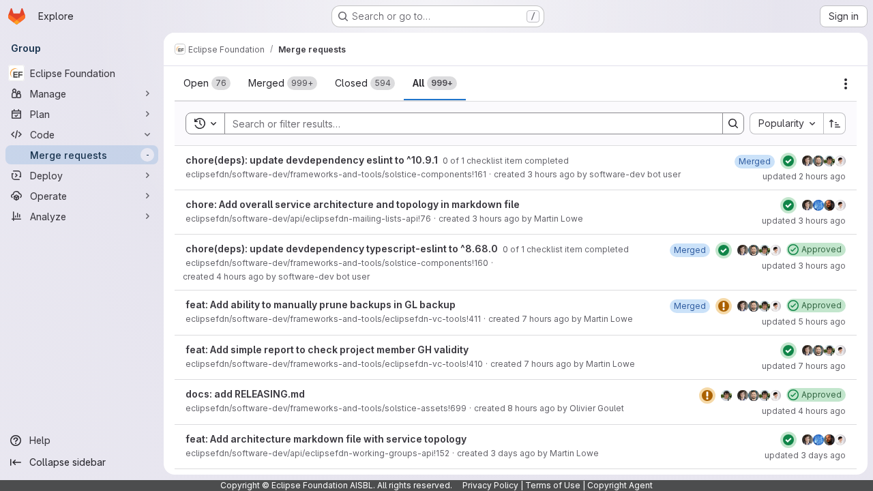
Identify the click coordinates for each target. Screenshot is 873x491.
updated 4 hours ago (804, 411)
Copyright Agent (620, 485)
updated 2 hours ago (804, 176)
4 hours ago (240, 276)
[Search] (733, 123)
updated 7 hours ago (804, 366)
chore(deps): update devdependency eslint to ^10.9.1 (313, 160)
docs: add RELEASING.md (245, 394)
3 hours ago (551, 174)
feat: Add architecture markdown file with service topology (326, 439)
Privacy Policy (490, 485)
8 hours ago (531, 408)
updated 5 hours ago (804, 321)
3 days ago (512, 453)
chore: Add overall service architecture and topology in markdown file (353, 204)
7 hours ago (545, 319)
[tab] (207, 83)
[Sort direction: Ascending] (835, 123)
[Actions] (846, 84)
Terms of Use (552, 485)
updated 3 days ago (805, 455)
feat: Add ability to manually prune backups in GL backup (321, 304)
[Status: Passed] (788, 161)
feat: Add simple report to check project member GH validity (327, 349)
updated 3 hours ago (804, 220)
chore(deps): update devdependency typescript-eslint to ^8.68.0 (343, 248)
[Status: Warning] (723, 306)
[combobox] (786, 123)
